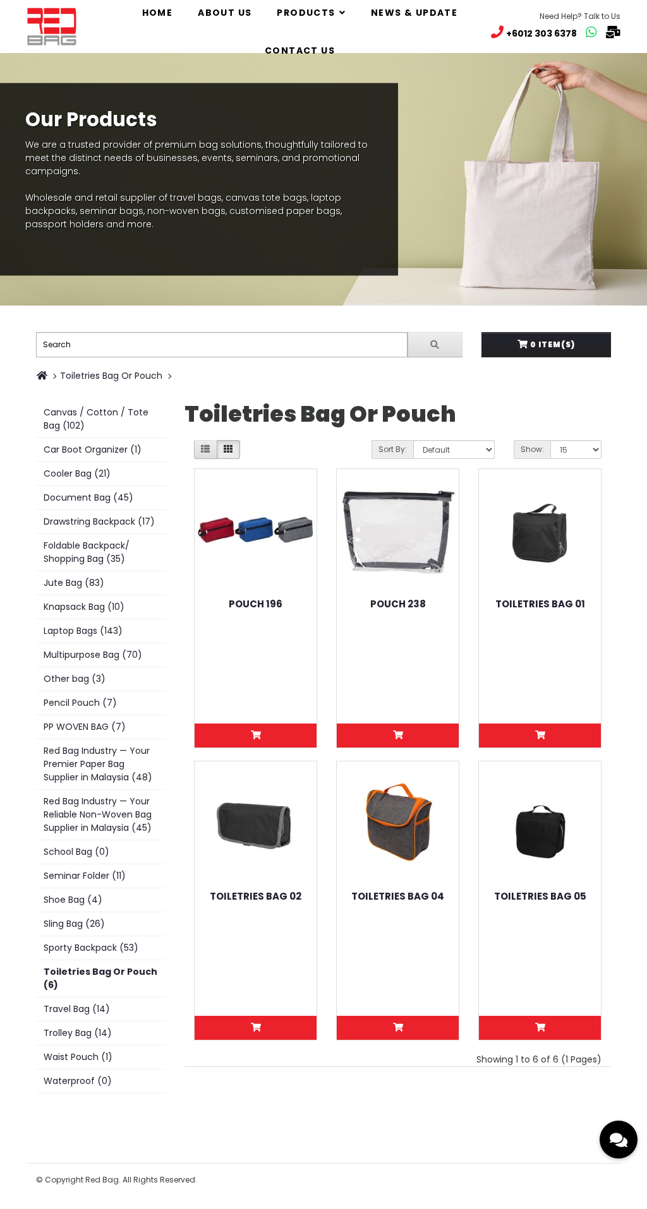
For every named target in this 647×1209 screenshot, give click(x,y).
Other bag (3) (75, 678)
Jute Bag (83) (74, 582)
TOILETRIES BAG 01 (540, 603)
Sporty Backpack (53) (91, 947)
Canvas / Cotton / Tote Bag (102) (96, 419)
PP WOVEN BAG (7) (85, 726)
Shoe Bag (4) (73, 899)
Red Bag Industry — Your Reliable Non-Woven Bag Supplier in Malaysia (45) (98, 814)
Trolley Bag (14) (78, 1033)
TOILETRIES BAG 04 (397, 896)
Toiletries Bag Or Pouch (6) (100, 978)
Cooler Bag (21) (77, 473)
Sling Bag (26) (74, 923)
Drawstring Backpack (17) (99, 521)
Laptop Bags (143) (83, 630)
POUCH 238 (398, 603)
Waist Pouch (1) (78, 1057)
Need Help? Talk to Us (580, 16)
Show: (532, 449)
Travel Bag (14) (77, 1009)
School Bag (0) (76, 851)
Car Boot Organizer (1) (93, 449)
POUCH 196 (255, 603)
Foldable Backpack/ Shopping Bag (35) (87, 552)
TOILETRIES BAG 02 (255, 896)
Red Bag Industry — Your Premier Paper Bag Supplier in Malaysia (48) (98, 763)
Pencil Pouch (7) (80, 702)
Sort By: (392, 449)
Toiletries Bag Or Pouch (111, 375)
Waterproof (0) (78, 1081)
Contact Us (300, 50)
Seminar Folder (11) (85, 875)
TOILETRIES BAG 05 (540, 896)
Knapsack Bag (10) (84, 606)
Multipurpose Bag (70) (93, 654)
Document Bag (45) (88, 497)
